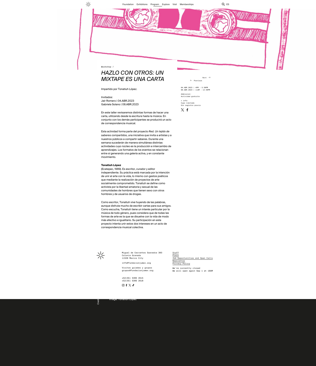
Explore (166, 4)
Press (176, 255)
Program (154, 4)
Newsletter (179, 261)
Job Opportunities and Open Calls (193, 258)
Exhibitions (142, 4)
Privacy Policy (181, 263)
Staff (176, 252)
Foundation (128, 4)
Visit (175, 4)
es (227, 4)
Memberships (187, 4)
